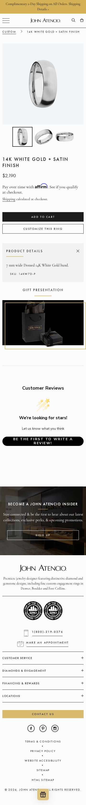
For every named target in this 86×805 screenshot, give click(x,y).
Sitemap (43, 770)
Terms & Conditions (43, 741)
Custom (9, 31)
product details (42, 251)
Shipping (8, 199)
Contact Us (43, 714)
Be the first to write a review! (43, 441)
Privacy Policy (42, 751)
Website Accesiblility (43, 760)
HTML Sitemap (43, 780)
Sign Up (43, 535)
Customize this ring (43, 229)
